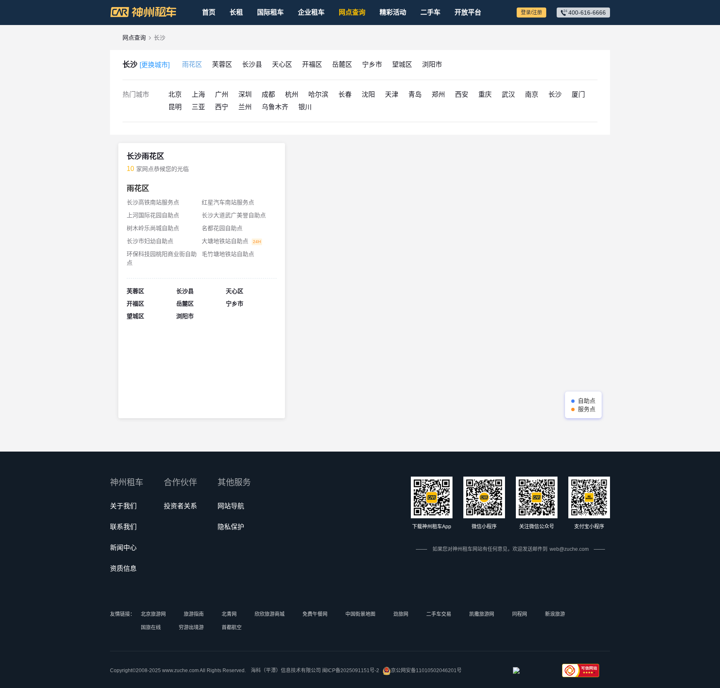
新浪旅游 (555, 614)
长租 (236, 12)
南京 (531, 94)
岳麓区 (342, 64)
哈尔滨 (318, 94)
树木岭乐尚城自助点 (153, 228)
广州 (221, 94)
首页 (208, 12)
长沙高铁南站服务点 (153, 202)
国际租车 (270, 12)
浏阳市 (432, 64)
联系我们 (123, 526)
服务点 (586, 409)
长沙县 (252, 64)
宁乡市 (372, 64)
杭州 (291, 94)
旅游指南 (194, 614)
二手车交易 (438, 614)
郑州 (438, 94)
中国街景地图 (360, 614)
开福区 (312, 64)
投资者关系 (180, 506)
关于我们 (123, 506)
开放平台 (468, 12)
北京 (175, 94)
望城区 (402, 64)
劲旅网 (400, 614)
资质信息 (123, 568)
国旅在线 (151, 627)
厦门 (578, 94)
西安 (461, 94)
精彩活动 (393, 12)
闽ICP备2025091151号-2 (350, 670)
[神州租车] (143, 12)
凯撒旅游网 (481, 614)
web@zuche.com (569, 549)
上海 (198, 94)
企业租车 (311, 12)
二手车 (430, 12)
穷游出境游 (191, 627)
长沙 (146, 64)
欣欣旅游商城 (270, 614)
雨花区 (192, 64)
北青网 (229, 614)
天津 (391, 94)
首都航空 (232, 627)
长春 (345, 94)
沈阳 (368, 94)
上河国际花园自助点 (153, 215)
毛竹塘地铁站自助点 (228, 254)
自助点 (586, 400)
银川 (305, 106)
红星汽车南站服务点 (228, 202)
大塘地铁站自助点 (225, 241)
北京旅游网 (153, 614)
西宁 (221, 106)
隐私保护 (231, 526)
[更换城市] (155, 64)
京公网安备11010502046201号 (426, 670)
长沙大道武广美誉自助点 (234, 215)
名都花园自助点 (222, 228)
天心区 (282, 64)
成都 (268, 94)
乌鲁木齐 (275, 106)
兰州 (245, 106)
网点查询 (352, 12)
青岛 (415, 94)
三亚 (198, 106)
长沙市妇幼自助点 (150, 241)
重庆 (485, 94)
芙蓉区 (222, 64)
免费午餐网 (315, 614)
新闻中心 (123, 547)
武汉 (508, 94)
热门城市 (135, 94)
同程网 (519, 614)
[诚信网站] (531, 673)
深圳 (245, 94)
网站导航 (231, 506)
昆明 (175, 106)
